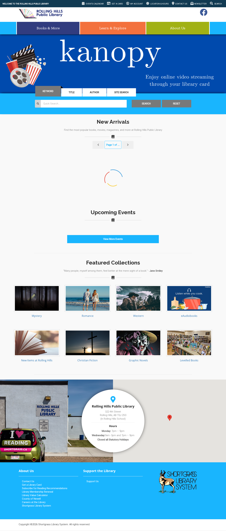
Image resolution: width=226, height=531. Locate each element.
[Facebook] (203, 14)
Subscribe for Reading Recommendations (44, 488)
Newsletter (200, 4)
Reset (176, 103)
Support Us (93, 481)
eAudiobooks (189, 316)
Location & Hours (159, 4)
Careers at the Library (33, 502)
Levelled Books (189, 360)
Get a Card (117, 4)
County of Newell (31, 498)
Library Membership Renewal (37, 491)
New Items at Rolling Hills (36, 360)
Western (138, 316)
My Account (136, 4)
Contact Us (181, 4)
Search (218, 4)
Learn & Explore (112, 28)
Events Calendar (94, 4)
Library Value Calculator (35, 495)
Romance (87, 316)
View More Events (113, 239)
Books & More (48, 28)
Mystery (37, 316)
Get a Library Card (32, 484)
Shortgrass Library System (36, 505)
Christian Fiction (87, 360)
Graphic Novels (138, 360)
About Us (177, 28)
